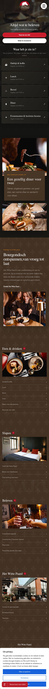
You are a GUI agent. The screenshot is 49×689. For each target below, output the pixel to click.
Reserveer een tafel (24, 35)
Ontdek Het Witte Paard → (12, 286)
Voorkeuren (24, 678)
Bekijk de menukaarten (24, 41)
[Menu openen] (44, 6)
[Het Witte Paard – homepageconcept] (24, 6)
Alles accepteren (24, 672)
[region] (24, 668)
